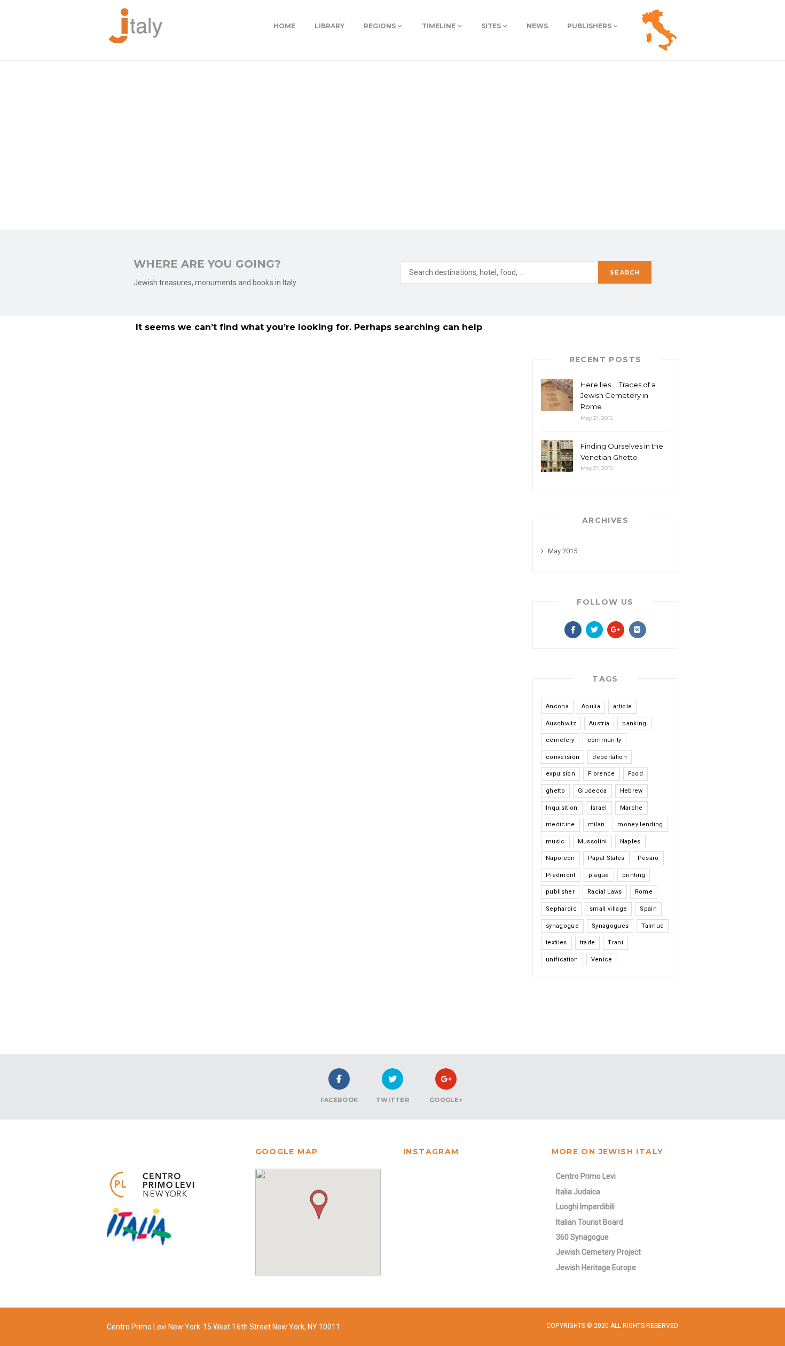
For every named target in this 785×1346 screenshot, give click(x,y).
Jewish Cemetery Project (598, 1252)
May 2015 (562, 551)
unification (562, 959)
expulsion (560, 773)
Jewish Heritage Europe (596, 1267)
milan (596, 824)
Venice (602, 959)
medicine (560, 824)
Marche (631, 807)
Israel (599, 807)
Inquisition (562, 807)
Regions (380, 26)
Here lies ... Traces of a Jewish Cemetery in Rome (618, 395)
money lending (640, 824)
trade (587, 942)
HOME (284, 26)
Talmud (652, 925)
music (555, 841)
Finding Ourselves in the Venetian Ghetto (621, 451)
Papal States (606, 858)
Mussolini (592, 841)
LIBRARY (329, 26)
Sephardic (561, 908)
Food (635, 773)
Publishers (589, 26)
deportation (609, 757)
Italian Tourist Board (589, 1222)
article (622, 706)
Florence (601, 773)
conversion (562, 757)
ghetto (555, 790)
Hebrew (631, 790)
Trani (615, 942)
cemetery (560, 740)
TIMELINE (439, 26)
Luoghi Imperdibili (585, 1206)
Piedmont (561, 875)
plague (598, 875)
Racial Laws (604, 891)
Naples (630, 841)
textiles (556, 942)
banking (634, 723)
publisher (560, 891)
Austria (599, 723)
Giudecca (592, 790)
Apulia (591, 706)
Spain (648, 908)
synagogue (562, 925)
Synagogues (610, 925)
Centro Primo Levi (586, 1176)
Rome (644, 891)
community (604, 740)
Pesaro (648, 858)
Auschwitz (561, 723)
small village (608, 908)
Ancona (557, 706)
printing (634, 875)
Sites (491, 26)
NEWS (537, 26)
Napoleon (560, 858)
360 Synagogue (582, 1237)
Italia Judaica (578, 1191)
